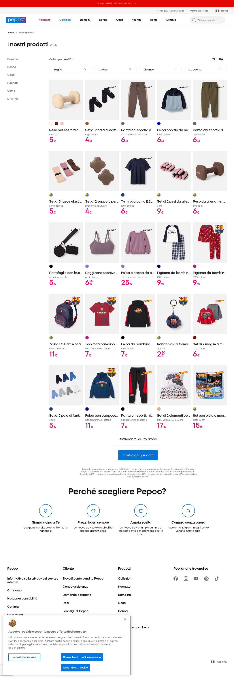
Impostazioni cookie (24, 657)
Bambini (13, 59)
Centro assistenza (199, 10)
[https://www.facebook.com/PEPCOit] (176, 578)
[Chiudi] (125, 619)
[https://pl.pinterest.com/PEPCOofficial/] (207, 578)
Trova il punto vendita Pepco (170, 10)
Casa (11, 74)
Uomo (11, 90)
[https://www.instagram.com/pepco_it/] (187, 578)
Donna (11, 66)
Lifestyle (12, 98)
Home (11, 32)
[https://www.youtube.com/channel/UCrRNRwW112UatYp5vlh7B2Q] (197, 578)
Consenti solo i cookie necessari (82, 657)
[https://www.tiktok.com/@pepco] (217, 578)
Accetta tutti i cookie (75, 667)
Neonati (12, 82)
